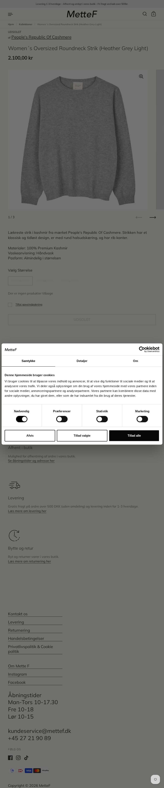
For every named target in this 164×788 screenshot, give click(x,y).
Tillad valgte (82, 435)
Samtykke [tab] (28, 361)
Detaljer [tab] (82, 361)
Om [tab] (135, 361)
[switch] (58, 418)
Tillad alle (134, 435)
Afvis (30, 435)
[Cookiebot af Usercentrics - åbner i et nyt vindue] (141, 349)
